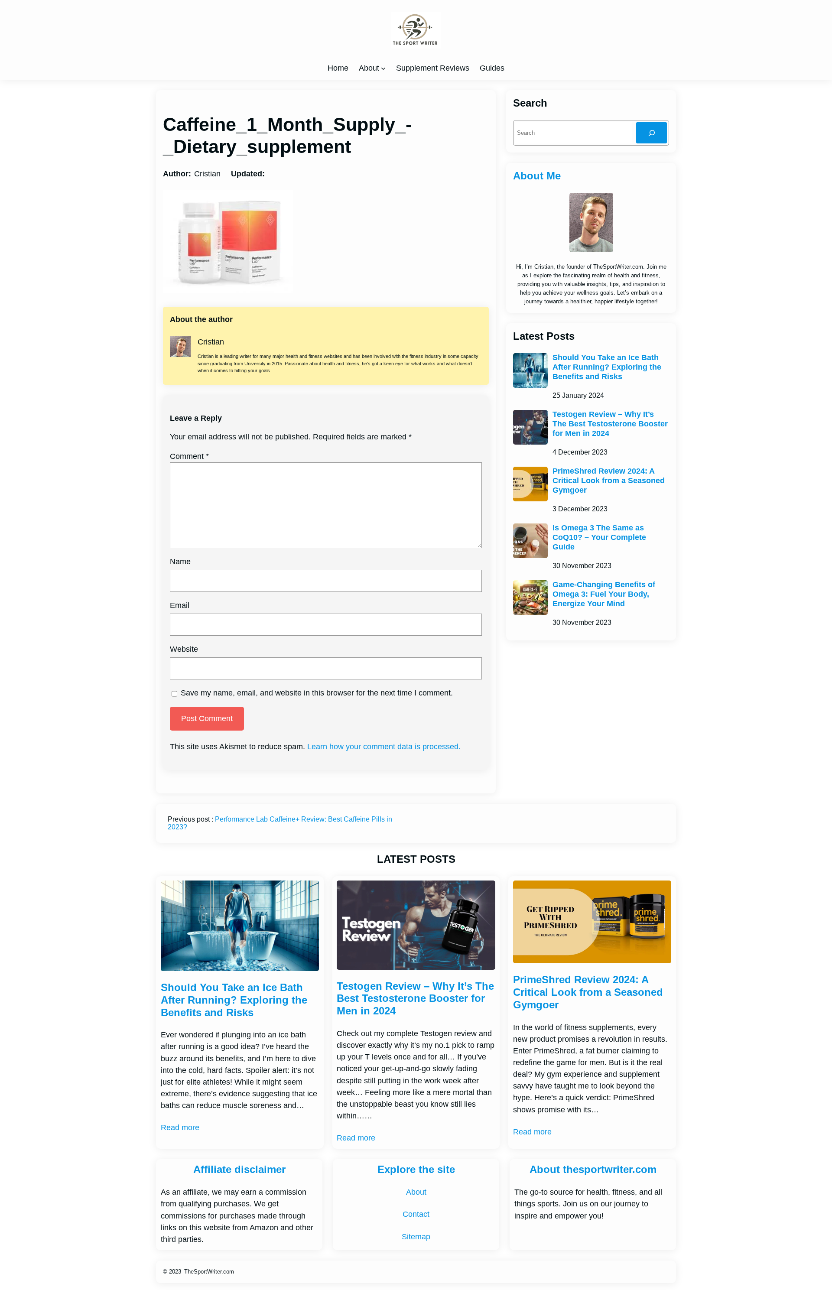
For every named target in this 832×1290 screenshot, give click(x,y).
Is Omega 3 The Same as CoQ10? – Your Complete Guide (599, 537)
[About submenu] (383, 68)
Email (179, 605)
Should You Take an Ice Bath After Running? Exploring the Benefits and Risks (606, 366)
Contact (416, 1214)
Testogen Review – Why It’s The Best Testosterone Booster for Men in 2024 (610, 423)
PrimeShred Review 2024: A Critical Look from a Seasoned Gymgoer (608, 480)
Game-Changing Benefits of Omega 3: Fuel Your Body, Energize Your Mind (603, 594)
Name (180, 561)
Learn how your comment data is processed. (384, 746)
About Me (537, 176)
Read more (180, 1127)
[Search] (651, 132)
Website (184, 649)
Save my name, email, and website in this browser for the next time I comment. (317, 693)
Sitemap (416, 1236)
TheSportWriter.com (209, 1271)
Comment (189, 456)
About (369, 68)
